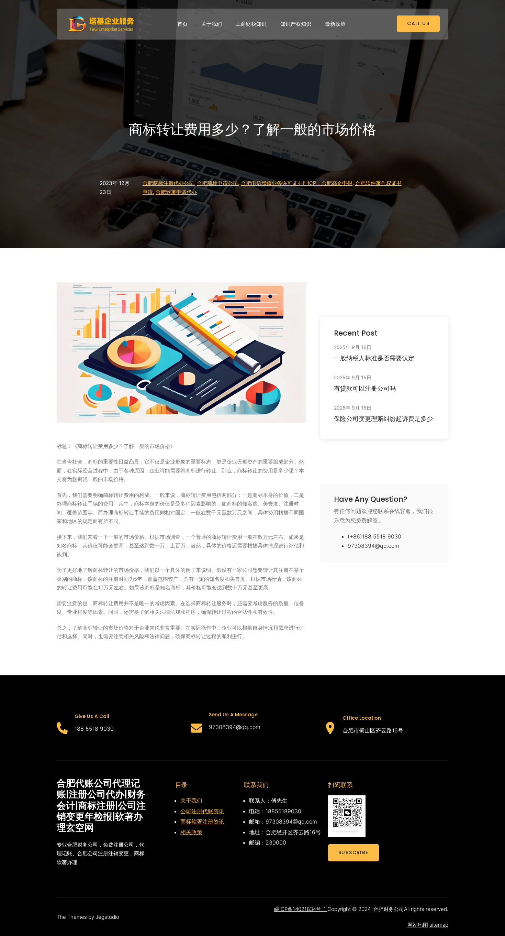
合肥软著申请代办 (176, 192)
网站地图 (417, 925)
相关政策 (191, 832)
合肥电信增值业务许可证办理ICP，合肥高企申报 (296, 183)
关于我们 (191, 800)
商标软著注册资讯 (202, 821)
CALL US (418, 23)
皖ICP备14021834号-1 (300, 909)
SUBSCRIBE (353, 852)
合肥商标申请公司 (217, 183)
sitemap (438, 925)
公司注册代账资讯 (202, 811)
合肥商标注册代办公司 (168, 183)
